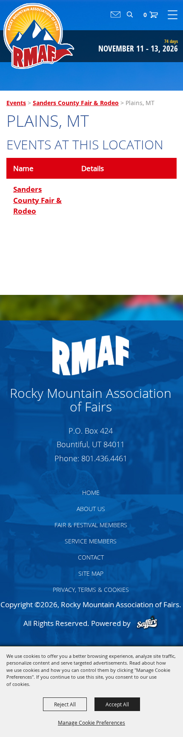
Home (91, 492)
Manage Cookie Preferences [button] (91, 722)
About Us (91, 509)
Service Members (91, 541)
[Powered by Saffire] (147, 623)
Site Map (90, 573)
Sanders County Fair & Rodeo (76, 103)
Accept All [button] (117, 704)
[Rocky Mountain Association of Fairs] (38, 36)
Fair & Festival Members (90, 525)
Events (16, 103)
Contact (91, 557)
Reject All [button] (65, 704)
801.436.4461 (104, 458)
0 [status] (145, 15)
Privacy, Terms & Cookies (91, 590)
